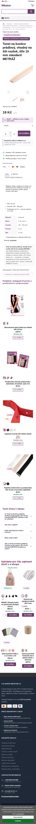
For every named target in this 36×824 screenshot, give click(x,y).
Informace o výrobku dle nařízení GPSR (17, 274)
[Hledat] (31, 11)
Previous (8, 92)
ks (6, 615)
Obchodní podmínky (8, 746)
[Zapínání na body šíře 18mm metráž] (18, 412)
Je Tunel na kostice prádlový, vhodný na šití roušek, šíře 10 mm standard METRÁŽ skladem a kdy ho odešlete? (16, 516)
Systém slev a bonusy (9, 763)
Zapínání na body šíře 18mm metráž (17, 434)
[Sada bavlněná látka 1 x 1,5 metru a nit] (10, 635)
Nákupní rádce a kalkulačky (11, 769)
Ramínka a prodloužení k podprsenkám (16, 38)
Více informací (20, 814)
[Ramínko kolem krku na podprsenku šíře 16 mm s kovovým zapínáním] (18, 465)
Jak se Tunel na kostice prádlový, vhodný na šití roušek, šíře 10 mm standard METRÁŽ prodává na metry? (16, 546)
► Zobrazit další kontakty (10, 796)
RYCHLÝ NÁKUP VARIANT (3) (13, 177)
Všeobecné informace (9, 743)
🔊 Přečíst (14, 174)
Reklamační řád (7, 749)
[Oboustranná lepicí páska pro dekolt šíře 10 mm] (18, 305)
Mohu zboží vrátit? (11, 538)
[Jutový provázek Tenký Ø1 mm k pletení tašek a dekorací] (28, 635)
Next (27, 92)
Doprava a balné (7, 754)
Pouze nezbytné (18, 817)
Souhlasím (18, 820)
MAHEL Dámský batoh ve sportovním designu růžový (10, 604)
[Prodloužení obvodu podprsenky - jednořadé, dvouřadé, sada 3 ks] (18, 359)
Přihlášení (31, 1)
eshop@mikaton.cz (11, 791)
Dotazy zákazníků (7, 757)
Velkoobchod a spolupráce (10, 766)
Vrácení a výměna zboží (9, 751)
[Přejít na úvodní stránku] (4, 23)
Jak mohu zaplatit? (11, 525)
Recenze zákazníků (8, 760)
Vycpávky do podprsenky (12, 35)
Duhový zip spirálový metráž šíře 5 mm (28, 601)
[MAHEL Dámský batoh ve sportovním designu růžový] (10, 581)
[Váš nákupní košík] (32, 5)
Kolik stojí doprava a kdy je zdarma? (14, 531)
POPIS (7, 174)
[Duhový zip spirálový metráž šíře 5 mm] (28, 581)
